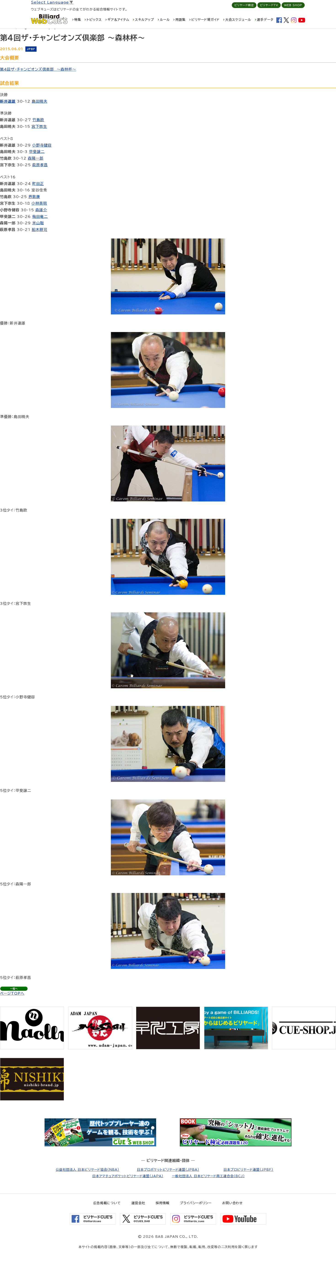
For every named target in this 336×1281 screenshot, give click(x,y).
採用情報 (162, 1203)
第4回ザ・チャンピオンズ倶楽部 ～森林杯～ (38, 69)
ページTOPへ (12, 993)
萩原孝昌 (40, 165)
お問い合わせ (232, 1203)
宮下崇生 (39, 126)
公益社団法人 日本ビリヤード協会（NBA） (87, 1169)
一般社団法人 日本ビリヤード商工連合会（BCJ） (208, 1176)
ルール (165, 19)
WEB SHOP (293, 5)
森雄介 (41, 210)
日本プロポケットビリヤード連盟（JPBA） (168, 1169)
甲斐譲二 (37, 151)
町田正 (38, 183)
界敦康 (34, 196)
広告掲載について (107, 1203)
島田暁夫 (39, 101)
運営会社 (138, 1203)
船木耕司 (39, 229)
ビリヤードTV (269, 5)
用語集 (180, 19)
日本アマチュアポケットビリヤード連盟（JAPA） (127, 1176)
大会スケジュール (238, 19)
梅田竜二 (40, 216)
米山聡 (38, 223)
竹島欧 (38, 120)
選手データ (265, 19)
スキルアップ (144, 19)
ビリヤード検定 (244, 5)
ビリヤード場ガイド (205, 19)
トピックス (94, 19)
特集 (77, 19)
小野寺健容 (42, 145)
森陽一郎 (35, 158)
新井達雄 (8, 101)
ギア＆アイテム (118, 19)
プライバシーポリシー (195, 1203)
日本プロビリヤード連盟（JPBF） (248, 1169)
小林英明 (39, 203)
